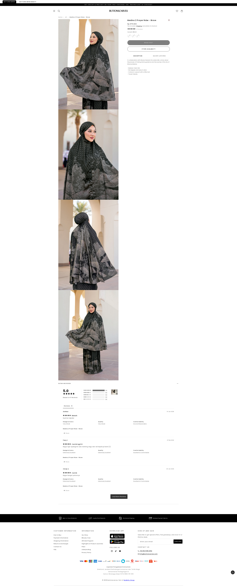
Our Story (85, 535)
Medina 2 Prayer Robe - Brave (73, 429)
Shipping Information (61, 541)
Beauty (28, 2)
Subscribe (178, 541)
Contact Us (57, 546)
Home (60, 17)
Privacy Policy (86, 552)
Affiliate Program (88, 541)
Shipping (139, 26)
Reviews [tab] (67, 406)
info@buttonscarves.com (149, 554)
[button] (54, 11)
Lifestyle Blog (86, 549)
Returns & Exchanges (61, 544)
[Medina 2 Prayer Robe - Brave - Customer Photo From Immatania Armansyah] (114, 392)
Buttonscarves (9, 2)
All (66, 17)
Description (137, 56)
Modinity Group (129, 580)
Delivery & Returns (159, 56)
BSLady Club (86, 538)
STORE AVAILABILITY (149, 49)
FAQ (55, 549)
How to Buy (57, 535)
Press (83, 546)
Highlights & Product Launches (92, 544)
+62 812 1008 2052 (146, 551)
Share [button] (67, 433)
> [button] (118, 496)
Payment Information (61, 538)
